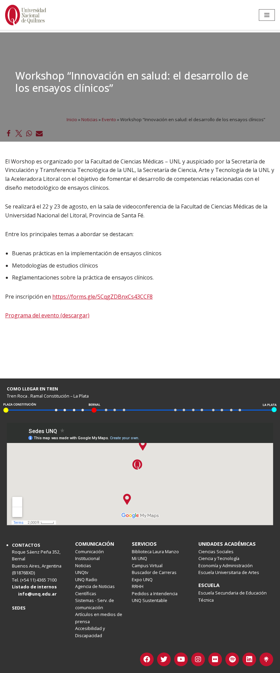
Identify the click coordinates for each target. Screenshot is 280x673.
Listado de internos (34, 587)
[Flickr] (215, 659)
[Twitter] (164, 659)
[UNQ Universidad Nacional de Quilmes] (25, 15)
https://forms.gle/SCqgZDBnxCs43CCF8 (102, 296)
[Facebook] (147, 659)
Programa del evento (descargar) (47, 315)
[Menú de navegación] (267, 15)
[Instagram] (198, 659)
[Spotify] (232, 659)
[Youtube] (181, 659)
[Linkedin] (249, 659)
